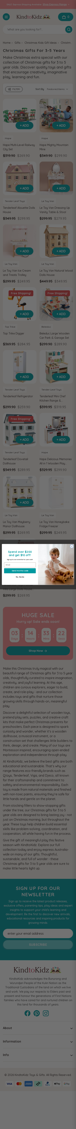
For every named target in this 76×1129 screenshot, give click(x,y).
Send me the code (20, 571)
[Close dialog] (71, 546)
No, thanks (20, 577)
